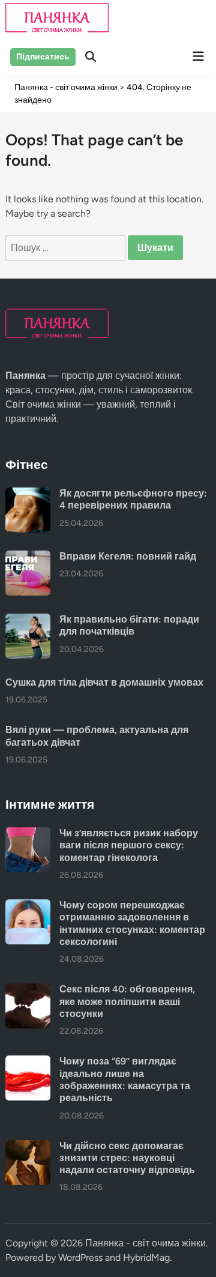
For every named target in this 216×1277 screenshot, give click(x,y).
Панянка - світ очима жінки (145, 1243)
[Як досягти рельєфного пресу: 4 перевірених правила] (27, 494)
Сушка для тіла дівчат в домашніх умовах (104, 682)
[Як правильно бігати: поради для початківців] (27, 620)
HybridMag (146, 1257)
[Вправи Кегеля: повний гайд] (27, 557)
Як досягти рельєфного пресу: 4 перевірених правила (133, 499)
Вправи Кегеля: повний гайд (127, 556)
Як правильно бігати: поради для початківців (129, 625)
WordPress (80, 1257)
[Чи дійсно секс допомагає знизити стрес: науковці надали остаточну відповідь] (27, 1147)
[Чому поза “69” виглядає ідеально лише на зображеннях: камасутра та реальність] (27, 1062)
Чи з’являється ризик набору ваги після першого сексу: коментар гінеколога (128, 845)
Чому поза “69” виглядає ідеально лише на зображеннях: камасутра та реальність (124, 1079)
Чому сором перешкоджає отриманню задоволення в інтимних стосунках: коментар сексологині (132, 923)
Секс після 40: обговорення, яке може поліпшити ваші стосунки (127, 1001)
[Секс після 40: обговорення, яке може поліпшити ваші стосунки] (27, 990)
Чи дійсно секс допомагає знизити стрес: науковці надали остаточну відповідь (127, 1158)
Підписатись (43, 57)
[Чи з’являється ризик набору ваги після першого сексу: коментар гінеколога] (27, 834)
